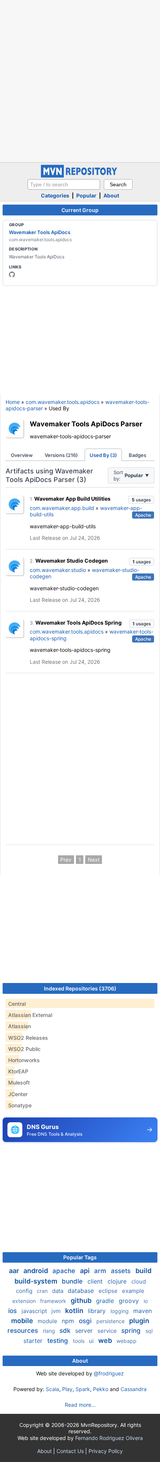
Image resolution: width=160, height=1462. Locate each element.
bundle (73, 1281)
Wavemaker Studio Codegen (71, 560)
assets (121, 1271)
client (96, 1281)
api (85, 1271)
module (48, 1321)
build (143, 1271)
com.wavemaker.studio (58, 570)
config (25, 1290)
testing (58, 1340)
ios (13, 1311)
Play (67, 1389)
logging (120, 1311)
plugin (139, 1321)
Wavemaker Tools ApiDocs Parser (86, 424)
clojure (118, 1281)
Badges (137, 455)
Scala (52, 1389)
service (107, 1330)
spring (132, 1330)
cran (43, 1291)
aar (14, 1271)
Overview (22, 455)
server (85, 1330)
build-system (37, 1281)
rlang (50, 1331)
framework (54, 1301)
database (82, 1290)
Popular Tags (80, 1257)
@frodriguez (109, 1373)
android (36, 1271)
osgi (86, 1321)
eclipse (109, 1290)
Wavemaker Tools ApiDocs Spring (78, 622)
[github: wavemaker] (12, 274)
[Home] (80, 175)
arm (101, 1271)
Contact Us (70, 1451)
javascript (35, 1311)
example (133, 1290)
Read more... (80, 1405)
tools (79, 1341)
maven (142, 1311)
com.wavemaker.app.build (62, 508)
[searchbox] (64, 184)
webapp (126, 1341)
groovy (130, 1300)
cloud (138, 1281)
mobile (23, 1321)
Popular (86, 195)
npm (69, 1321)
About (111, 195)
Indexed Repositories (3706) (80, 988)
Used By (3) (103, 455)
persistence (111, 1321)
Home (13, 402)
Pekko (100, 1389)
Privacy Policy (106, 1451)
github (82, 1300)
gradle (106, 1300)
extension (24, 1301)
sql (149, 1331)
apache (64, 1271)
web (105, 1340)
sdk (66, 1330)
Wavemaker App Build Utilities (72, 498)
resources (23, 1330)
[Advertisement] (80, 80)
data (58, 1290)
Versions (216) (61, 455)
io (146, 1301)
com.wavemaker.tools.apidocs (62, 402)
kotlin (75, 1311)
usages (141, 500)
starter (33, 1340)
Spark (83, 1389)
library (98, 1311)
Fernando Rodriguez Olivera (109, 1438)
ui (92, 1340)
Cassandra (134, 1389)
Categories (55, 195)
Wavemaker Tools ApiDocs (39, 232)
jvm (56, 1311)
